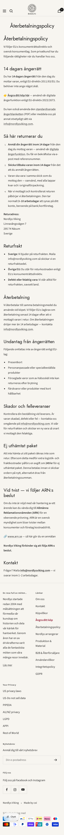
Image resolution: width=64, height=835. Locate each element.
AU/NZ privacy (11, 712)
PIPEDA (7, 705)
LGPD (6, 719)
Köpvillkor (42, 613)
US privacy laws (12, 691)
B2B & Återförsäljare (48, 653)
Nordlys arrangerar (47, 634)
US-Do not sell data (14, 698)
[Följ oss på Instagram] (15, 790)
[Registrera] (55, 760)
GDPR (39, 674)
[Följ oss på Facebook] (7, 790)
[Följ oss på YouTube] (23, 790)
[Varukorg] (59, 11)
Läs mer (7, 665)
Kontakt (40, 606)
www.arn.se (15, 536)
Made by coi (30, 803)
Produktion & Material (44, 643)
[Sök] (11, 11)
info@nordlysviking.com (18, 124)
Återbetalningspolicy (48, 627)
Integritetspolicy (45, 667)
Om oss (40, 599)
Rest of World (11, 733)
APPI (5, 726)
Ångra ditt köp (44, 620)
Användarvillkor (45, 660)
